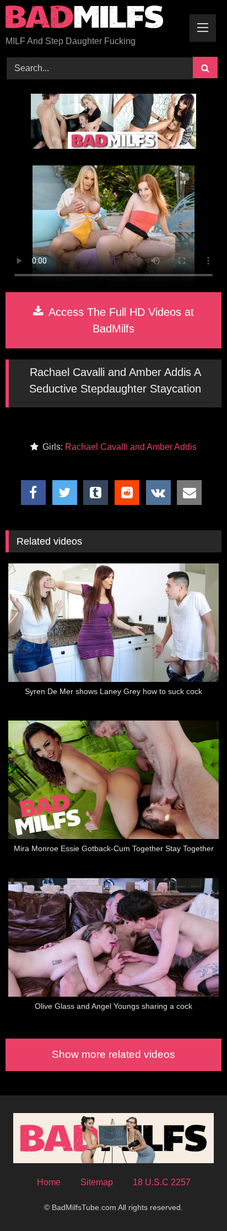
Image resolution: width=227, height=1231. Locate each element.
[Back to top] (193, 1198)
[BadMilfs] (93, 19)
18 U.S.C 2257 (162, 1182)
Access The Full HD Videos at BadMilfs (120, 320)
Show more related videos (113, 1054)
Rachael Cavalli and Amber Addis (131, 446)
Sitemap (96, 1182)
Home (49, 1182)
